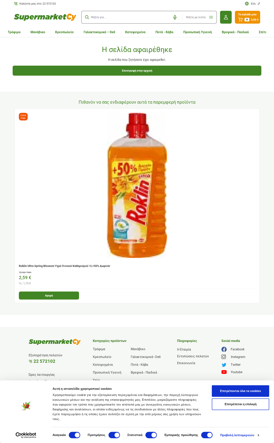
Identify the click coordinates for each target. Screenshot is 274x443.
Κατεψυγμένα (135, 32)
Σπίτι (262, 32)
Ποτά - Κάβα (164, 32)
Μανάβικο (37, 32)
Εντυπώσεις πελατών (193, 356)
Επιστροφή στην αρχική (137, 70)
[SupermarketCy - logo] (55, 342)
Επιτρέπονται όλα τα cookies (240, 391)
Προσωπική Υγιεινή (197, 32)
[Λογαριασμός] (226, 17)
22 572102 (44, 361)
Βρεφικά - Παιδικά (235, 32)
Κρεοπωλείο (64, 32)
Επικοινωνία (186, 363)
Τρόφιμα (14, 32)
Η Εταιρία (184, 349)
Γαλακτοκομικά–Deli (146, 357)
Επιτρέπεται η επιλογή (241, 404)
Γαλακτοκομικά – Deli (99, 32)
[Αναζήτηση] (87, 17)
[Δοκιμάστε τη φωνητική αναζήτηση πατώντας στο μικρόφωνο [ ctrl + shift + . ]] (175, 17)
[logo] (45, 17)
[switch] (114, 435)
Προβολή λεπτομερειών (237, 435)
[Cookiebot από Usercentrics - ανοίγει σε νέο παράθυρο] (26, 435)
